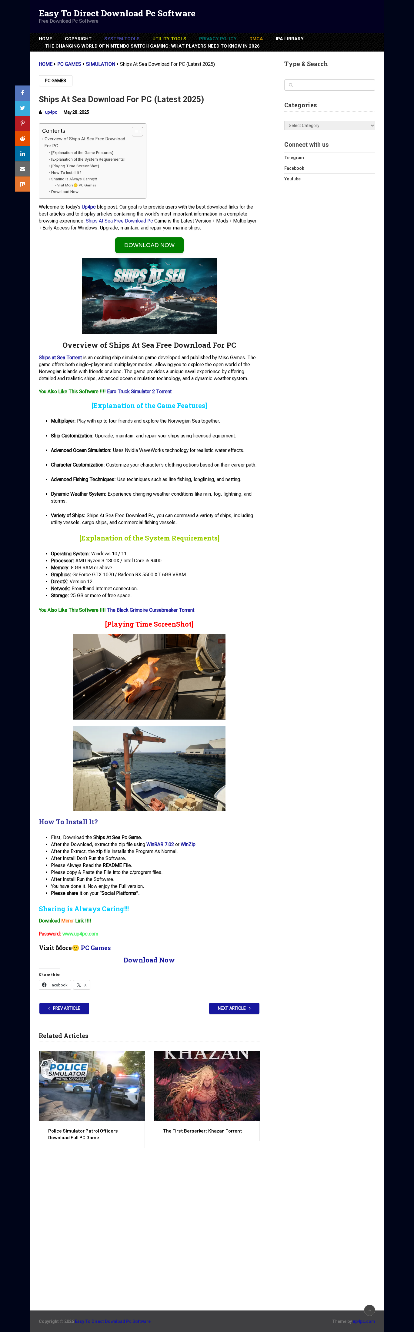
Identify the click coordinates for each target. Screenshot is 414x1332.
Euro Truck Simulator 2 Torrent (139, 391)
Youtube (292, 178)
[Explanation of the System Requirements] (88, 159)
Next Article (232, 1008)
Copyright (78, 39)
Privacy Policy (218, 39)
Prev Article (66, 1008)
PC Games (55, 80)
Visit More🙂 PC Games (76, 185)
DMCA (256, 39)
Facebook (294, 168)
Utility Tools (169, 39)
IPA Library (290, 39)
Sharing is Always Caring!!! (74, 179)
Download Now (64, 191)
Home (45, 39)
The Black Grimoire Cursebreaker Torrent (150, 610)
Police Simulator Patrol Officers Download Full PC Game (83, 1134)
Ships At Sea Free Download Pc (119, 221)
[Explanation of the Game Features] (82, 152)
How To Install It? (66, 172)
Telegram (294, 157)
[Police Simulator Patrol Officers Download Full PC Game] (92, 1086)
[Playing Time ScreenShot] (75, 166)
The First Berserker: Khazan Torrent (202, 1130)
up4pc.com (364, 1321)
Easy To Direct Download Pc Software (117, 13)
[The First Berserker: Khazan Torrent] (207, 1086)
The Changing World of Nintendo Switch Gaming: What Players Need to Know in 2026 (152, 46)
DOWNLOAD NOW (149, 245)
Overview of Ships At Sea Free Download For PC (85, 142)
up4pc (51, 112)
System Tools (122, 39)
